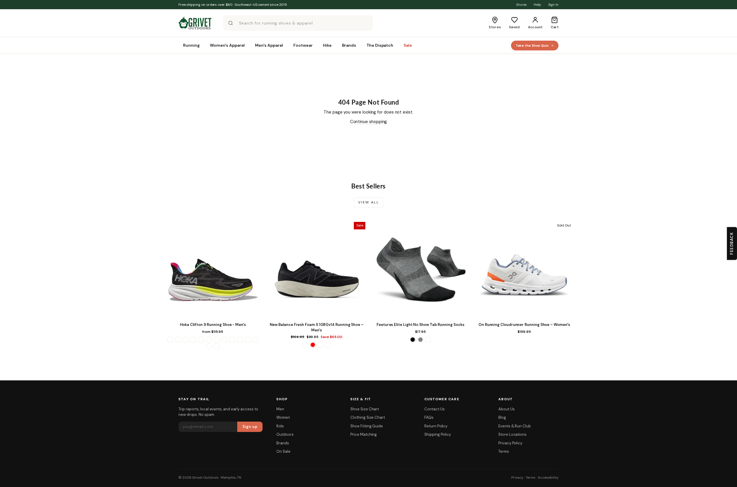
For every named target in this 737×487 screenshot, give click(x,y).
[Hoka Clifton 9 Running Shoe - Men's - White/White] (216, 346)
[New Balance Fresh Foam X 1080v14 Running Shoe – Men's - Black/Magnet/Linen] (305, 345)
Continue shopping (368, 121)
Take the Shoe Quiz (532, 45)
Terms (503, 451)
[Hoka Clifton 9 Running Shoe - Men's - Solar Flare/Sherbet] (240, 339)
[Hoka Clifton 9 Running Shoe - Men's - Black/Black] (178, 339)
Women (283, 417)
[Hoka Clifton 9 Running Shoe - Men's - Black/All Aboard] (170, 339)
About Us (506, 409)
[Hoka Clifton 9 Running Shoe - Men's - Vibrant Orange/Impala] (255, 339)
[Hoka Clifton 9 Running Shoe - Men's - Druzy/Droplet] (201, 339)
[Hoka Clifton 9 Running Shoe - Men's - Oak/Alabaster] (224, 339)
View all (368, 202)
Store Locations (512, 434)
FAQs (429, 417)
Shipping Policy (437, 434)
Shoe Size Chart (364, 409)
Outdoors (284, 434)
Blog (502, 417)
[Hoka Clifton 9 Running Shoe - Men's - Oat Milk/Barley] (232, 339)
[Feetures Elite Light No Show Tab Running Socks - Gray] (420, 339)
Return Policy (435, 426)
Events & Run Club (514, 426)
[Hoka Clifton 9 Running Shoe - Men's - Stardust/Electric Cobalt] (247, 339)
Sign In (553, 4)
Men (280, 409)
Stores (521, 4)
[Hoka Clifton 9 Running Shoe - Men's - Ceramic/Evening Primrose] (185, 339)
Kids (280, 426)
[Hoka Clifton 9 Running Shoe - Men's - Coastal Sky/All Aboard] (193, 339)
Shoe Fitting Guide (366, 426)
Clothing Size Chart (367, 417)
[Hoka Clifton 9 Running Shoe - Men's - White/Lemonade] (209, 346)
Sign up (250, 426)
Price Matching (363, 434)
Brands (282, 443)
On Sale (283, 451)
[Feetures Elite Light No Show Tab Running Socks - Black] (412, 339)
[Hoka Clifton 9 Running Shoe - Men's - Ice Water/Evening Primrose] (216, 339)
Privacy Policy (510, 443)
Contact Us (434, 409)
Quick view (212, 313)
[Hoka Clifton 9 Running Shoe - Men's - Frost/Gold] (209, 339)
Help (537, 4)
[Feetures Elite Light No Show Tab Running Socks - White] (428, 339)
